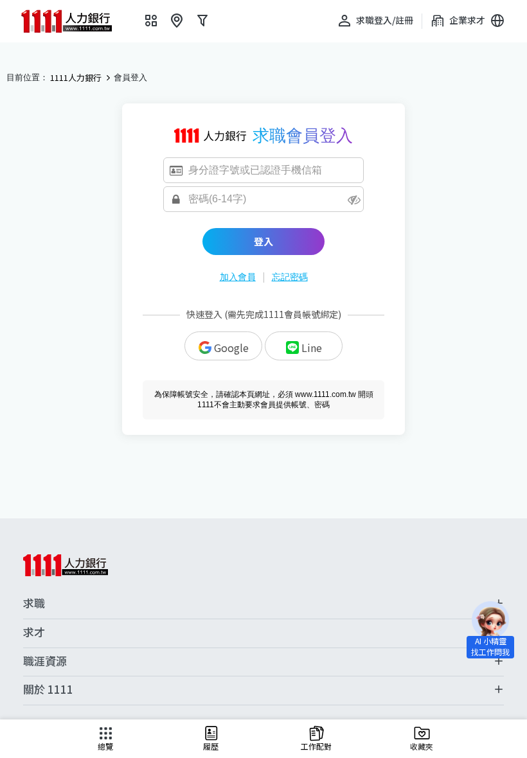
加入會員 (238, 277)
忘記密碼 (290, 277)
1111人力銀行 (76, 78)
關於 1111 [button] (48, 689)
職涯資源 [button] (45, 661)
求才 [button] (34, 632)
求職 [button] (34, 603)
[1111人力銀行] (75, 21)
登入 (263, 241)
